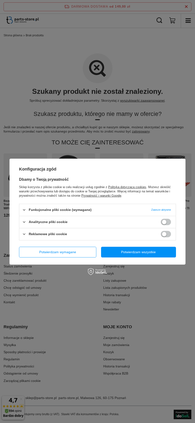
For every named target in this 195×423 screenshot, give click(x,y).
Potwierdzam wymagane (57, 252)
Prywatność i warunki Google (101, 195)
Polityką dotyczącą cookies (127, 187)
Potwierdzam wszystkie (138, 252)
